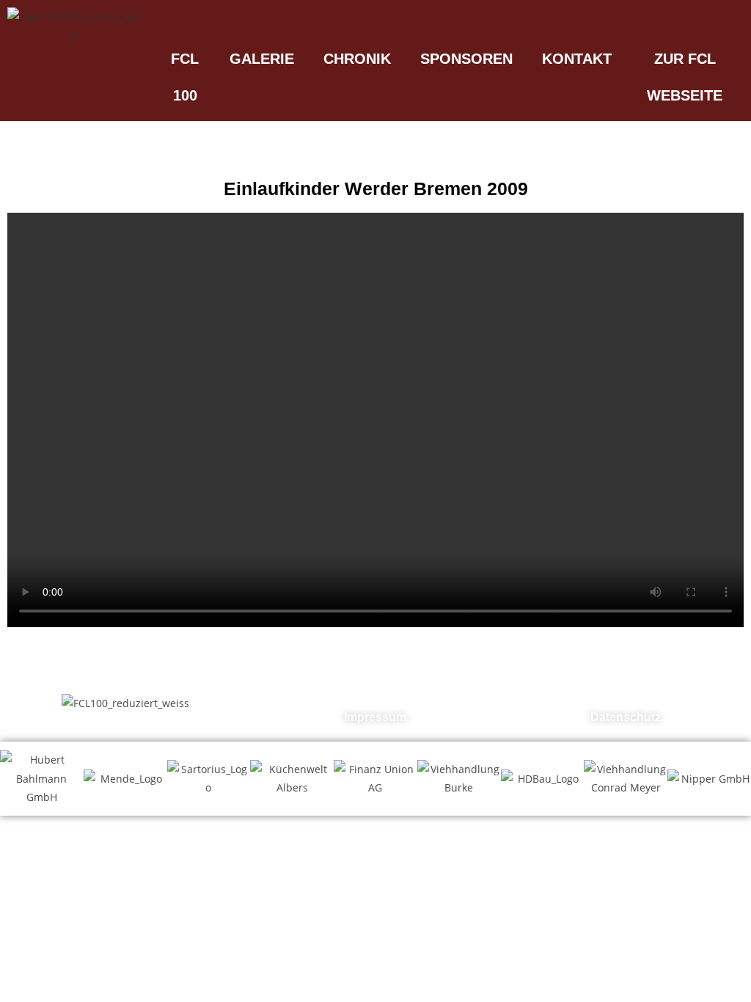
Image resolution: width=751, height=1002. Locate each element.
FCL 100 (185, 77)
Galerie (262, 59)
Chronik (357, 59)
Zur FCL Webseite (684, 77)
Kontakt (577, 59)
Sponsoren (466, 59)
